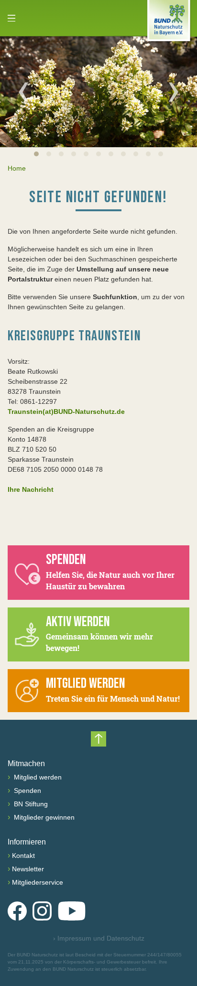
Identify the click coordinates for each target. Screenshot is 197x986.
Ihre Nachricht (31, 489)
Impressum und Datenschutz (98, 938)
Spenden (26, 790)
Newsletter (28, 869)
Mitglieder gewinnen (43, 817)
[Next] (173, 92)
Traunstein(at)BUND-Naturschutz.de (66, 411)
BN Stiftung (30, 804)
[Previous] (23, 92)
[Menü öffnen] (11, 18)
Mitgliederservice (37, 882)
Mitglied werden (37, 777)
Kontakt (23, 855)
